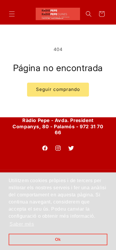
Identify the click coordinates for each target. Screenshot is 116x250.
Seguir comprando (58, 89)
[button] (11, 13)
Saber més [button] (22, 224)
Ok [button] (58, 239)
